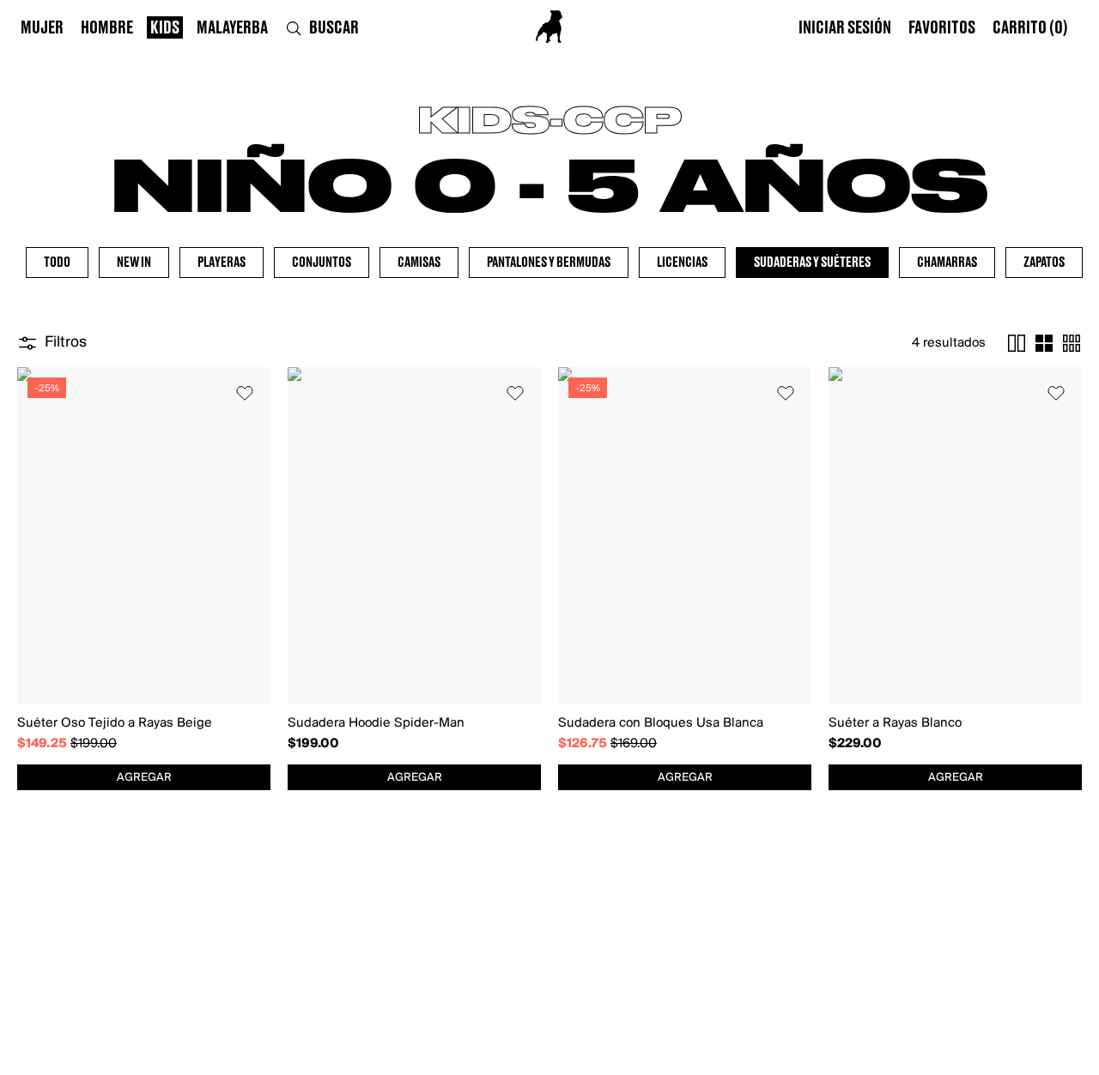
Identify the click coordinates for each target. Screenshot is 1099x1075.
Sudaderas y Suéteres (812, 262)
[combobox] (143, 777)
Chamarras (947, 262)
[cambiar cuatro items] (1044, 343)
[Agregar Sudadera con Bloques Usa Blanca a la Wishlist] (785, 392)
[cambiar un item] (1016, 343)
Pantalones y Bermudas (548, 262)
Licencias (682, 262)
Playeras (221, 262)
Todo (57, 262)
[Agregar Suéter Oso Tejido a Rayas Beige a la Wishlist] (244, 392)
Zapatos (1044, 262)
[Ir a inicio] (549, 26)
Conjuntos (321, 262)
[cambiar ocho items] (1071, 343)
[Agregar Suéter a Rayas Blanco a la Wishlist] (1056, 392)
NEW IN (134, 262)
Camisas (419, 262)
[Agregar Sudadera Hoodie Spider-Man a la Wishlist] (515, 392)
